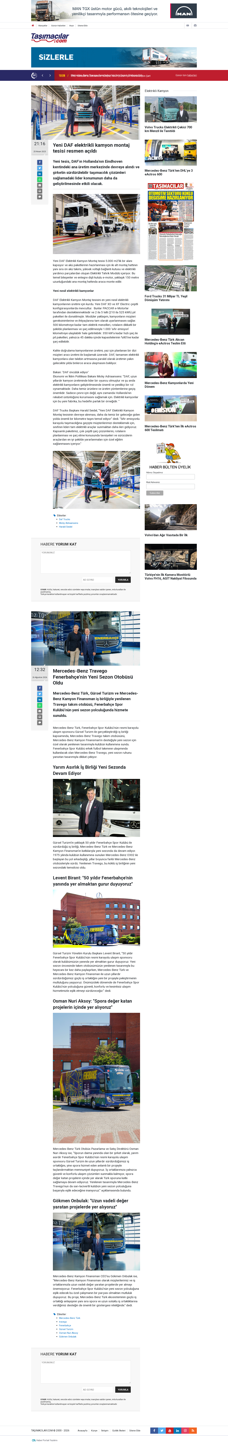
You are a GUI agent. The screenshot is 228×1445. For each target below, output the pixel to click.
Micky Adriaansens (68, 523)
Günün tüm (186, 75)
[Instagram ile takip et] (185, 1431)
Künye (94, 1430)
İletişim (104, 1430)
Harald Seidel (65, 526)
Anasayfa (82, 1430)
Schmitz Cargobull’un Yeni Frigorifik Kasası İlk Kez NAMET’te (104, 75)
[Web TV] (187, 25)
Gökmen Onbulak (67, 1336)
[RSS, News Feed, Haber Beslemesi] (193, 1431)
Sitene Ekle (82, 25)
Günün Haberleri (58, 25)
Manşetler (42, 25)
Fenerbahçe (65, 1325)
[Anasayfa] (33, 25)
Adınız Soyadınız (154, 472)
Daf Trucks (64, 519)
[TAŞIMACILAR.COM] (50, 37)
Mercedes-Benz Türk (69, 1318)
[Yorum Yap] (39, 196)
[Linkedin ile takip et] (177, 1431)
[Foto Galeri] (195, 25)
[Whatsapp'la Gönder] (39, 179)
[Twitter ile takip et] (162, 1431)
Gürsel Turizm (66, 1329)
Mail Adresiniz (153, 482)
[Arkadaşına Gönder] (39, 185)
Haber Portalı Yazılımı (46, 1440)
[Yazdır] (39, 191)
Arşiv (71, 25)
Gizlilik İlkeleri (118, 1430)
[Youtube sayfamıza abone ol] (170, 1431)
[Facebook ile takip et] (154, 1431)
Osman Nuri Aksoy (68, 1333)
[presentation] (42, 75)
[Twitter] (39, 168)
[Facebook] (39, 162)
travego (63, 1321)
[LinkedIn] (39, 173)
